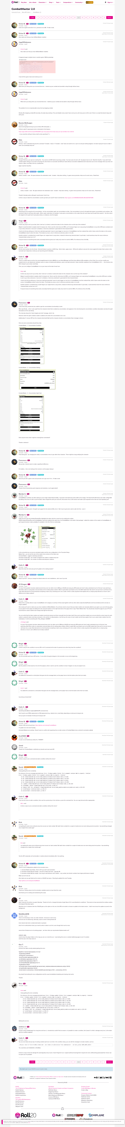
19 (97, 17)
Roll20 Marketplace (20, 1093)
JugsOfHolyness (25, 42)
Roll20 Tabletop (20, 1090)
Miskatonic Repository (86, 1100)
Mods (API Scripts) (26, 12)
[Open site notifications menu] (105, 2)
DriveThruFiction (20, 1103)
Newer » (109, 17)
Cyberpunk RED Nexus (54, 1099)
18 (93, 17)
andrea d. (22, 1026)
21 (104, 17)
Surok (21, 767)
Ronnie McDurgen (25, 123)
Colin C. (22, 256)
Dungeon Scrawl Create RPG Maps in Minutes (88, 1087)
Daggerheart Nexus (53, 1092)
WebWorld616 (24, 914)
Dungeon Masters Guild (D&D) (88, 1095)
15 (82, 17)
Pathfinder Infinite (85, 1097)
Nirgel (21, 643)
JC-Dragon (23, 584)
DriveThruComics (20, 1101)
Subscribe (90, 2)
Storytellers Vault (85, 1102)
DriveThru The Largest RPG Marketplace (23, 1098)
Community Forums (16, 12)
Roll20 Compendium (21, 1095)
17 (89, 17)
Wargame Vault (19, 1106)
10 (63, 17)
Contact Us (55, 1076)
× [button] (123, 1121)
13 (75, 17)
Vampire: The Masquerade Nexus (56, 1093)
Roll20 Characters (20, 1092)
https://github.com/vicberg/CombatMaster (45, 725)
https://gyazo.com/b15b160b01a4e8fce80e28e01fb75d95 (79, 198)
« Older (32, 17)
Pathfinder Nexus (52, 1090)
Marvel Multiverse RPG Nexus (55, 1095)
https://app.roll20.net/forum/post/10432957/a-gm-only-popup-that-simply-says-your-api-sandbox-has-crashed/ (46, 131)
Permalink (21, 26)
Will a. (22, 803)
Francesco (23, 303)
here (29, 1122)
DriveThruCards (19, 1104)
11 (67, 17)
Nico (21, 983)
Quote (25, 26)
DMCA (51, 1076)
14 (78, 17)
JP (20, 898)
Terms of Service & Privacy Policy (42, 1076)
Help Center (60, 1076)
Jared (21, 745)
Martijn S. (22, 494)
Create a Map (84, 1090)
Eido (20, 140)
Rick (20, 822)
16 (86, 17)
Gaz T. (21, 944)
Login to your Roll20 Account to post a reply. (36, 1069)
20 (100, 17)
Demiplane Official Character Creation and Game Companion (60, 1087)
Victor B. (22, 24)
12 (71, 17)
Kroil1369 (22, 736)
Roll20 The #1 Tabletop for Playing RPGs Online (26, 1087)
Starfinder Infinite (85, 1098)
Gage (21, 221)
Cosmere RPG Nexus (53, 1097)
